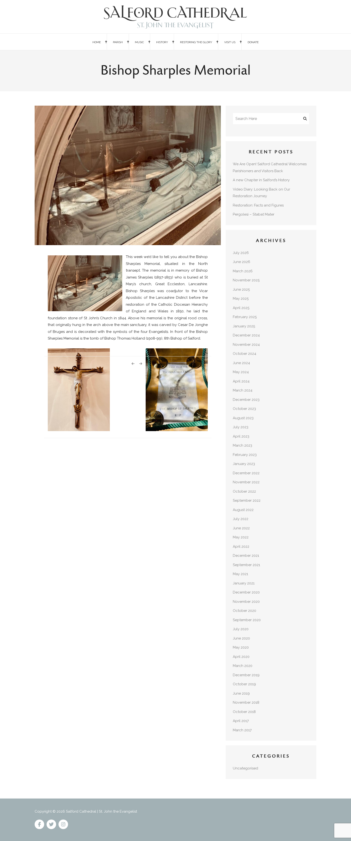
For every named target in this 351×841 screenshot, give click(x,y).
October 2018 (244, 712)
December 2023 (246, 399)
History (162, 42)
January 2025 (244, 326)
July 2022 (240, 519)
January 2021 (244, 583)
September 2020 (247, 620)
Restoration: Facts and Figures (258, 205)
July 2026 (241, 253)
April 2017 (241, 721)
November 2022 (246, 482)
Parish (118, 42)
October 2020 (244, 611)
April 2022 (241, 546)
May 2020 (241, 647)
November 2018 (246, 702)
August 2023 (243, 418)
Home (96, 42)
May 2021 (240, 574)
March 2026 (243, 271)
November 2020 (246, 601)
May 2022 (241, 537)
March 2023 (242, 445)
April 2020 (241, 657)
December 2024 (246, 335)
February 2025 (245, 317)
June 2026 (241, 262)
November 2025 (246, 280)
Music (139, 42)
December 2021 (246, 555)
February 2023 (245, 455)
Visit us (229, 42)
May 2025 (241, 298)
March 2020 (242, 666)
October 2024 (244, 353)
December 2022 (246, 473)
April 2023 (241, 436)
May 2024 (241, 372)
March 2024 (242, 390)
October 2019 (244, 684)
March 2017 (242, 730)
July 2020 (241, 629)
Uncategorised (245, 768)
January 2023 (244, 464)
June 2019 (241, 693)
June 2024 (241, 363)
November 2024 (246, 344)
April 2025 (241, 308)
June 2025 (241, 289)
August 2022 (243, 510)
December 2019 (246, 675)
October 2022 (244, 491)
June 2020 (241, 638)
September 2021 (246, 565)
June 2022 (241, 528)
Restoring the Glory (196, 42)
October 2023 (244, 409)
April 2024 (241, 381)
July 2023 (240, 427)
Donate (253, 42)
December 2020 (246, 592)
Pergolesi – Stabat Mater (253, 214)
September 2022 (247, 500)
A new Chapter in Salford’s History (261, 180)
